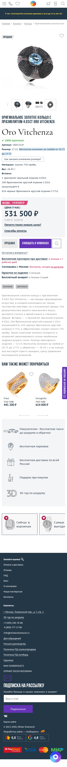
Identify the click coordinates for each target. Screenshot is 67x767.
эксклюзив (7, 286)
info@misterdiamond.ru (17, 633)
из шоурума (57, 267)
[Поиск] (63, 3)
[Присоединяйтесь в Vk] (5, 716)
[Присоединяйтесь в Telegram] (12, 716)
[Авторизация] (55, 3)
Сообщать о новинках (35, 243)
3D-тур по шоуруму (33, 502)
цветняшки (22, 286)
